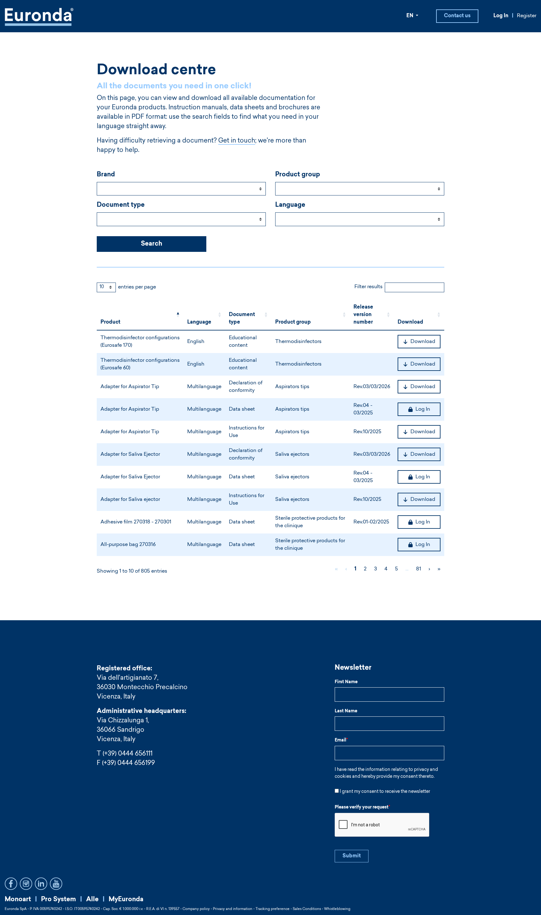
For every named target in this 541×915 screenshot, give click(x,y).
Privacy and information (232, 909)
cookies (343, 777)
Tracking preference (272, 909)
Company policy (196, 909)
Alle (92, 900)
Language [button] (199, 322)
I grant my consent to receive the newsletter (385, 792)
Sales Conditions (307, 909)
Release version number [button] (363, 315)
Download (422, 341)
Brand (106, 175)
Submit (352, 856)
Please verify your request (362, 807)
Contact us (457, 15)
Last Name (346, 711)
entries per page (137, 287)
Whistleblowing (337, 909)
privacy (421, 770)
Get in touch (236, 141)
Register (526, 15)
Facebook (11, 883)
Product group (297, 175)
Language (290, 205)
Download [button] (410, 322)
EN (410, 15)
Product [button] (110, 322)
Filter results (368, 286)
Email (341, 740)
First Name (346, 682)
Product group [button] (293, 322)
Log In (500, 15)
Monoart (18, 900)
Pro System (58, 900)
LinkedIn (41, 883)
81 (418, 569)
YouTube (56, 883)
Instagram (26, 883)
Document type (121, 205)
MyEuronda (126, 900)
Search (151, 244)
